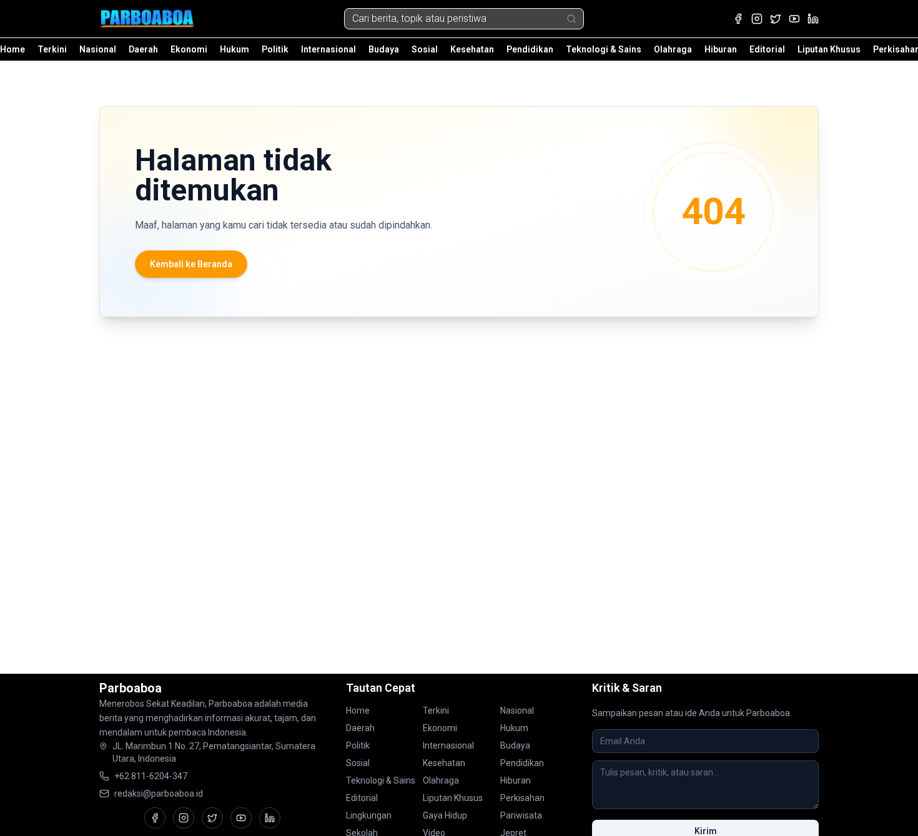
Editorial (767, 49)
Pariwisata (521, 815)
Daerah (143, 49)
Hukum (234, 49)
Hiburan (720, 49)
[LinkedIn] (813, 18)
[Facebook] (738, 18)
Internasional (328, 49)
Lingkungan (369, 815)
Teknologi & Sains (603, 49)
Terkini (52, 49)
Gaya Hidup (445, 815)
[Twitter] (775, 18)
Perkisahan (522, 798)
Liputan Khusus (829, 49)
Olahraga (673, 49)
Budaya (383, 49)
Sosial (425, 49)
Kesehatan (472, 49)
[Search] (571, 19)
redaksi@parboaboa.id (158, 794)
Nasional (97, 49)
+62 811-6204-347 (150, 776)
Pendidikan (529, 49)
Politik (275, 49)
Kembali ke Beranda (191, 264)
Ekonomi (188, 49)
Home (12, 49)
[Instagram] (757, 18)
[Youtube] (794, 18)
